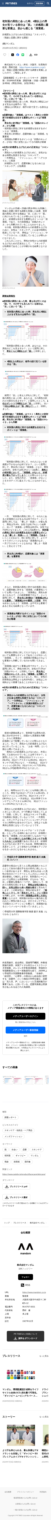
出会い (15, 1149)
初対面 (7, 1155)
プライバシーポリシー (25, 1492)
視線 (6, 1162)
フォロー (25, 1277)
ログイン (30, 3)
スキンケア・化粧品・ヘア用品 (18, 1130)
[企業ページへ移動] (25, 1249)
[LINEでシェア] (23, 54)
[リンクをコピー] (36, 54)
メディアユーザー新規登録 (25, 1030)
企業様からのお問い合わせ (25, 1504)
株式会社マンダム (37, 1223)
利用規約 (43, 1492)
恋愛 (25, 1149)
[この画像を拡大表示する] (12, 1080)
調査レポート (10, 1117)
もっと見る (44, 1356)
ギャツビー (21, 1155)
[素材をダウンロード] (30, 54)
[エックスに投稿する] (12, 54)
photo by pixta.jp (8, 203)
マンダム (35, 1155)
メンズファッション (13, 1136)
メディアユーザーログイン (25, 1016)
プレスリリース (19, 1223)
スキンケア (37, 1149)
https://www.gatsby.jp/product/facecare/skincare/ (23, 1174)
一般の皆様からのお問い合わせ (25, 1510)
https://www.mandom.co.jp (34, 1292)
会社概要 (8, 1492)
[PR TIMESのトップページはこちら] (11, 3)
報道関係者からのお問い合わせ (25, 1498)
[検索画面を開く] (48, 3)
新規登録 (39, 3)
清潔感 (17, 1162)
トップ (7, 1223)
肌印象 (28, 1162)
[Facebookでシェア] (17, 54)
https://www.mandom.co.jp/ (31, 67)
